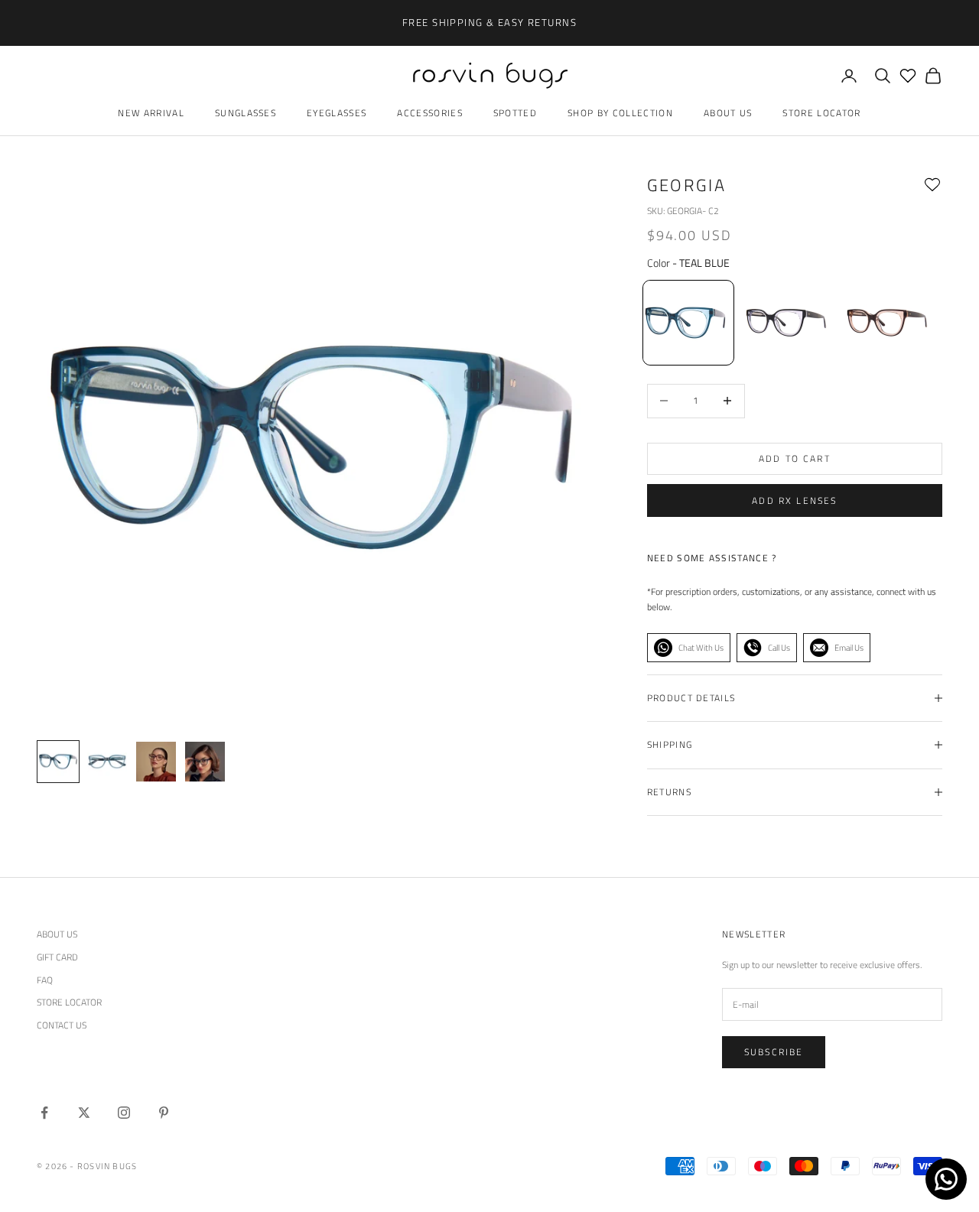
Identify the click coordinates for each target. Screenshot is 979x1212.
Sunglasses (245, 113)
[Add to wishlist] (932, 185)
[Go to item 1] (107, 761)
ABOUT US (57, 934)
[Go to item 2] (156, 761)
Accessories (430, 113)
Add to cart (795, 458)
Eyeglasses (336, 113)
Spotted (515, 113)
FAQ (45, 980)
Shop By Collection (620, 113)
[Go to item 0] (58, 761)
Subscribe (773, 1052)
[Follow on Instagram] (124, 1112)
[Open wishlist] (907, 75)
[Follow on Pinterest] (163, 1112)
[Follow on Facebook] (44, 1112)
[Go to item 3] (205, 761)
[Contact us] (946, 1179)
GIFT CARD (57, 957)
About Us (728, 113)
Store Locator (821, 113)
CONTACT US (61, 1025)
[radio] (686, 323)
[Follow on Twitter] (84, 1112)
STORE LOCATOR (69, 1002)
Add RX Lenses (794, 500)
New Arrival (151, 113)
